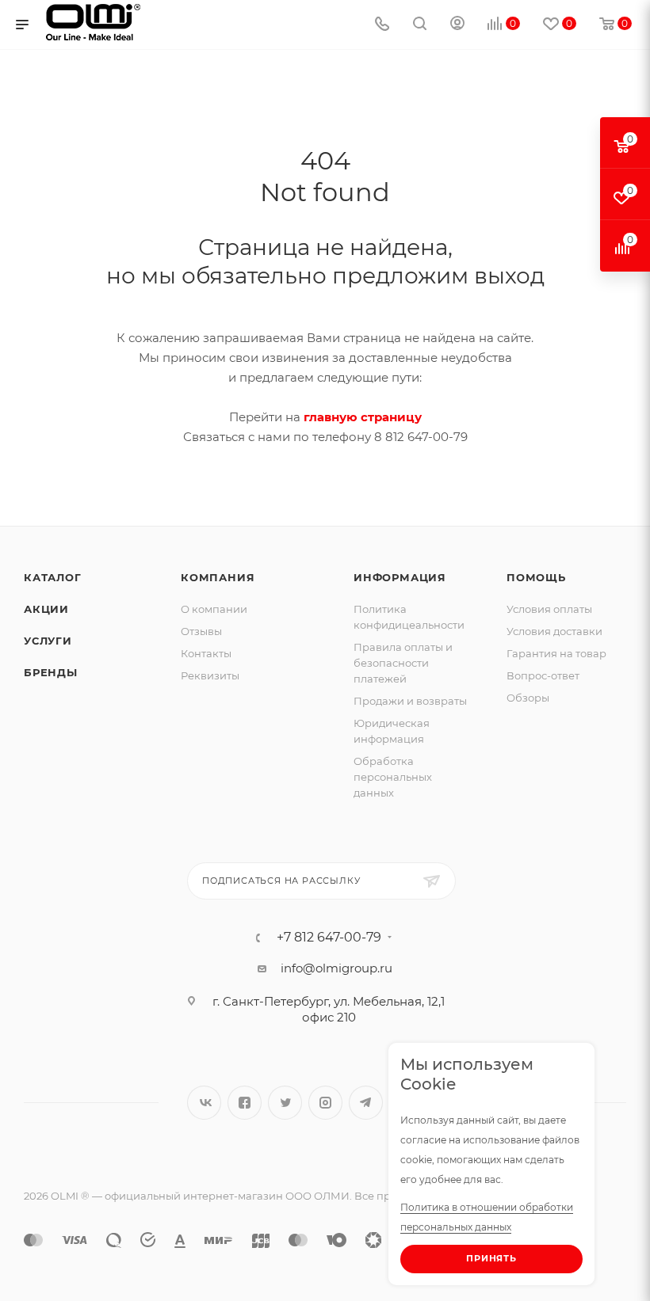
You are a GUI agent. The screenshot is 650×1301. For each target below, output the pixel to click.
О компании (214, 609)
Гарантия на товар (556, 653)
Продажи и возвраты (410, 700)
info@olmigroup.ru (336, 968)
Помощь (536, 577)
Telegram (366, 1103)
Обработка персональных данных (393, 777)
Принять (491, 1258)
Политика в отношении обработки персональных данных (486, 1217)
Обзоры (528, 697)
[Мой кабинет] (457, 24)
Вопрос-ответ (543, 675)
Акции (46, 609)
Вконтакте (204, 1103)
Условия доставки (554, 631)
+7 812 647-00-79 (329, 937)
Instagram (325, 1103)
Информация (400, 577)
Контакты (206, 653)
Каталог (53, 577)
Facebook (245, 1103)
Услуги (48, 640)
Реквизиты (210, 675)
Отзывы (201, 631)
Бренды (51, 672)
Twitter (285, 1103)
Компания (217, 577)
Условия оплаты (549, 609)
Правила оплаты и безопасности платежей (403, 663)
